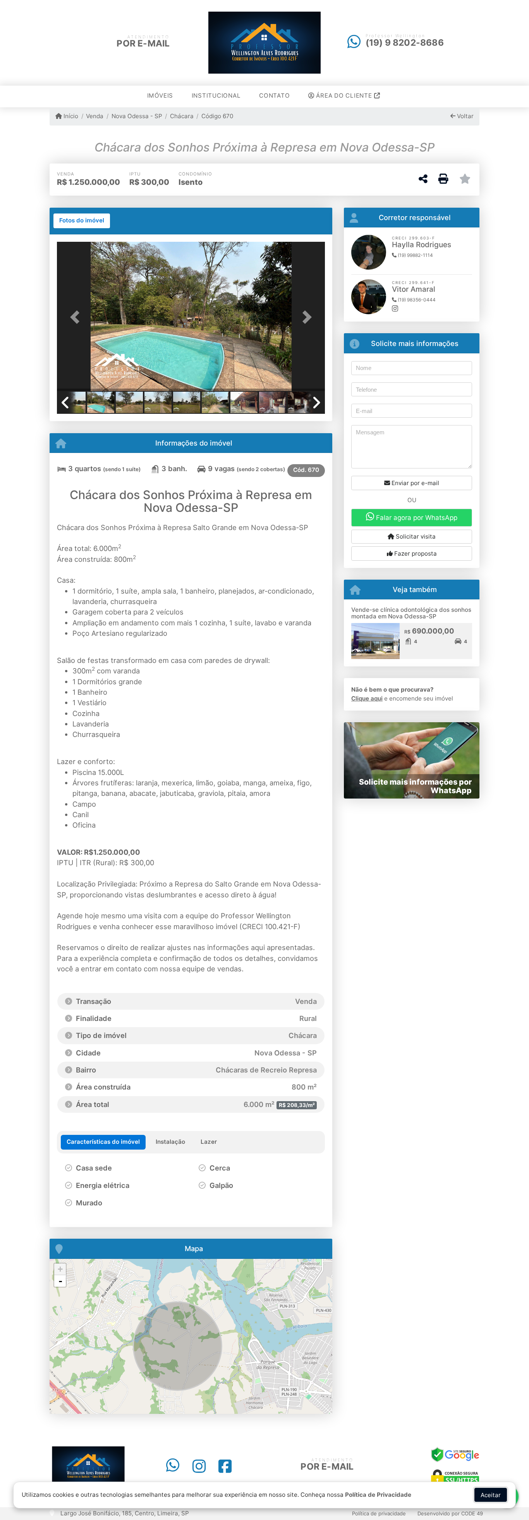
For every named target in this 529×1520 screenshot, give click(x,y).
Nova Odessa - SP (137, 116)
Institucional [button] (216, 95)
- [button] (60, 1281)
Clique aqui (367, 698)
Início (70, 116)
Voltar (464, 116)
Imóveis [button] (160, 95)
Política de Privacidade (378, 1494)
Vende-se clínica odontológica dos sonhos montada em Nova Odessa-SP (411, 613)
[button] (77, 317)
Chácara (182, 116)
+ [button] (60, 1269)
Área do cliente (344, 95)
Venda (94, 116)
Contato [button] (274, 95)
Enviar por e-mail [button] (414, 483)
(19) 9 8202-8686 (405, 42)
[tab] (81, 220)
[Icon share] (173, 1467)
